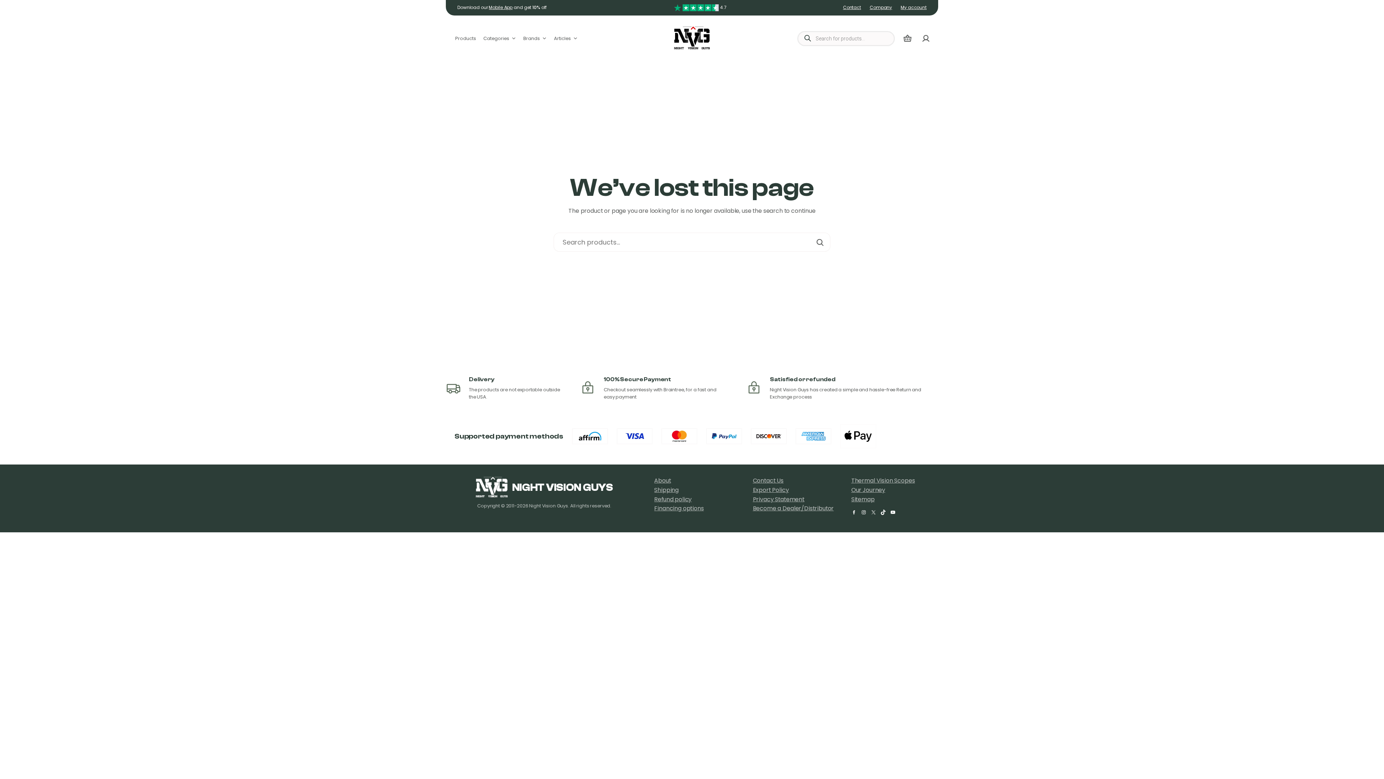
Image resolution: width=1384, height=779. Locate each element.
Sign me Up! (609, 432)
